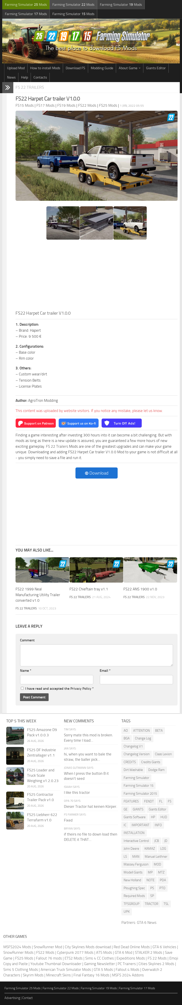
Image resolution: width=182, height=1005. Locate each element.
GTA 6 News (146, 922)
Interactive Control (136, 841)
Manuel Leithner (156, 857)
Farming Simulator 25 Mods (22, 988)
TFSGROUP (131, 904)
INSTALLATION (134, 833)
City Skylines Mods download (88, 947)
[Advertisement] (97, 276)
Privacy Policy (80, 688)
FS (169, 801)
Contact (27, 998)
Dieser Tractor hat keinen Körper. (90, 806)
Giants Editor (156, 68)
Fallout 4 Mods (127, 969)
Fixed (68, 820)
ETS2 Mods (74, 958)
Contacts (40, 77)
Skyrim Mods (33, 975)
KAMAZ (149, 849)
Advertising (12, 998)
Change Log (143, 738)
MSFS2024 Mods (17, 947)
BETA (159, 731)
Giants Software (135, 817)
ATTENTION (141, 731)
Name (25, 670)
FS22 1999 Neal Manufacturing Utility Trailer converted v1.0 (38, 595)
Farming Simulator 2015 (140, 794)
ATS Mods (104, 952)
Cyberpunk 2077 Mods (75, 952)
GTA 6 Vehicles (164, 947)
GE (125, 809)
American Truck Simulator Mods (66, 969)
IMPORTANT (140, 825)
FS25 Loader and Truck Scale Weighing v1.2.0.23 (43, 775)
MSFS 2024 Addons (128, 975)
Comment (27, 640)
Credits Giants (150, 762)
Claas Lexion (163, 754)
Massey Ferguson (136, 864)
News (11, 77)
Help (24, 77)
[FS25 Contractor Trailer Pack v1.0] (15, 800)
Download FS (75, 68)
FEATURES (131, 801)
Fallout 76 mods (49, 958)
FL (160, 801)
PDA (163, 880)
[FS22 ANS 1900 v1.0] (150, 570)
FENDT (149, 801)
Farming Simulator (136, 778)
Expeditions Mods (131, 958)
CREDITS (130, 762)
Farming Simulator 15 (138, 786)
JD (165, 841)
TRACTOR (151, 904)
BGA (127, 738)
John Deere (131, 849)
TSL (166, 904)
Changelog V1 (133, 746)
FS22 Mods (45, 952)
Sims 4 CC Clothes (99, 958)
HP (153, 817)
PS (152, 888)
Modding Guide (102, 68)
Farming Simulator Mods (26, 4)
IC (125, 825)
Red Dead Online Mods (132, 947)
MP (150, 872)
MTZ (161, 872)
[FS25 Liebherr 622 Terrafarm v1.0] (15, 821)
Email (105, 670)
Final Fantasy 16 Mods (91, 975)
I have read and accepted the (59, 688)
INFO (158, 825)
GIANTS (138, 809)
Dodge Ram (156, 770)
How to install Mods (45, 68)
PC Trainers (127, 964)
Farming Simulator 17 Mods (137, 988)
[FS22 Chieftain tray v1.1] (96, 570)
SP (152, 896)
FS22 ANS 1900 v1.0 (140, 589)
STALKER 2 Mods (148, 952)
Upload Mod (16, 68)
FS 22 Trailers (30, 87)
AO (126, 731)
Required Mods (134, 896)
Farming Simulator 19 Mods (99, 988)
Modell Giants (133, 872)
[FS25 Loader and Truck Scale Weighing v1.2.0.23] (15, 776)
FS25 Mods (24, 958)
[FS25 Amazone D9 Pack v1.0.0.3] (15, 736)
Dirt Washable (133, 770)
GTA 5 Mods (103, 969)
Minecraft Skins (58, 975)
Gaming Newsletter (99, 964)
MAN (135, 857)
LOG (163, 849)
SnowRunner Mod (48, 947)
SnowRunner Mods (18, 952)
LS (125, 857)
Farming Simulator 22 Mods (61, 988)
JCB (156, 841)
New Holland (132, 880)
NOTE (150, 880)
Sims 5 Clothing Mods (20, 969)
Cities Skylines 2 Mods (156, 964)
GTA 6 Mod (123, 952)
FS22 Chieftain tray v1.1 (88, 589)
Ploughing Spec (134, 888)
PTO (162, 888)
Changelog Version (137, 754)
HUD (163, 817)
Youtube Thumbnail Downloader (55, 964)
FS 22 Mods (157, 958)
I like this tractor (77, 792)
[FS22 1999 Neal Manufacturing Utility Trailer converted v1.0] (42, 570)
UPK (127, 912)
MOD (157, 864)
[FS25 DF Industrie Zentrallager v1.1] (15, 756)
